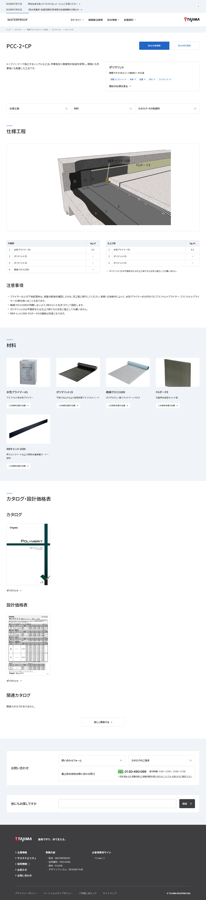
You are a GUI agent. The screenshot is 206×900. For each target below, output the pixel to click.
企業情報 (22, 852)
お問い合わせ (24, 875)
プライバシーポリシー (26, 893)
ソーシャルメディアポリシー (58, 893)
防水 (59, 858)
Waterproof (17, 20)
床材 (55, 865)
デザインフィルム (66, 869)
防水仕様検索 (154, 45)
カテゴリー (76, 20)
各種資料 (128, 20)
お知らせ (22, 869)
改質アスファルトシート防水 (37, 29)
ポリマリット (56, 29)
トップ (8, 29)
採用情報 (22, 863)
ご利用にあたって (88, 893)
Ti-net (98, 858)
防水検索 (112, 20)
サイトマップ (109, 893)
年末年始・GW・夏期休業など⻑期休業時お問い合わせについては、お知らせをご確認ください (156, 776)
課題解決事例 (95, 20)
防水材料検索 (184, 45)
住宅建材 (59, 861)
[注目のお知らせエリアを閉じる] (198, 6)
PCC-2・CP (69, 29)
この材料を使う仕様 (17, 405)
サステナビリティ (26, 858)
